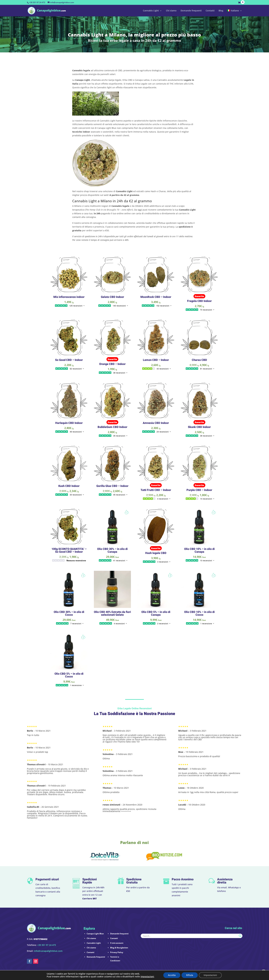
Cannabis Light (151, 11)
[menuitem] (234, 13)
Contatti (210, 11)
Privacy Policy (116, 952)
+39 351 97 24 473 (37, 2)
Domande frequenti (191, 11)
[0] (240, 3)
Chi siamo (171, 11)
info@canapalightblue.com (48, 950)
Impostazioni (210, 975)
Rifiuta (189, 975)
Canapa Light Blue (95, 933)
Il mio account (116, 943)
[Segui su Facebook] (29, 961)
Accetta (172, 975)
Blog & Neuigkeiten (119, 947)
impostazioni (147, 976)
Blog (221, 11)
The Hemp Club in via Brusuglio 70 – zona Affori (108, 209)
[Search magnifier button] (240, 936)
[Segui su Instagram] (35, 961)
